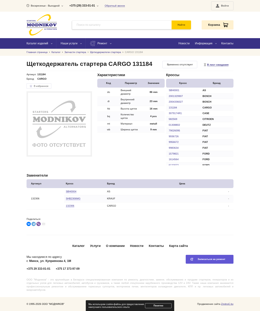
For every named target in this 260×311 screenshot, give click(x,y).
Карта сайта (178, 246)
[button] (222, 5)
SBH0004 (71, 191)
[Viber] (38, 224)
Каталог (78, 246)
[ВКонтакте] (29, 224)
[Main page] (42, 25)
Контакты (227, 43)
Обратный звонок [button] (115, 5)
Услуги (95, 246)
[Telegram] (33, 224)
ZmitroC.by (227, 304)
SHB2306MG (73, 198)
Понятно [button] (158, 305)
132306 (70, 205)
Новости (184, 43)
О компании (115, 246)
